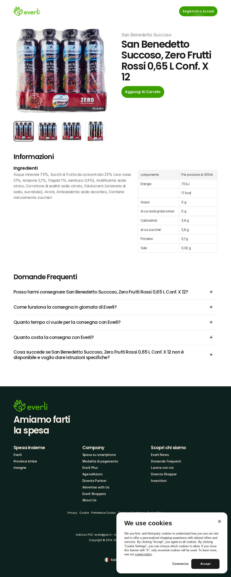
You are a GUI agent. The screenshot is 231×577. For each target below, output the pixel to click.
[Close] (219, 521)
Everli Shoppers (94, 494)
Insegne (20, 467)
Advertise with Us (95, 487)
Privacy (72, 512)
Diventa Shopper (164, 474)
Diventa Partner (94, 481)
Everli (18, 455)
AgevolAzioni (92, 474)
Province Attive (25, 461)
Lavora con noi (162, 467)
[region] (171, 542)
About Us (89, 500)
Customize (180, 563)
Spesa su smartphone (99, 455)
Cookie (84, 512)
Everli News (160, 455)
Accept (205, 563)
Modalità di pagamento (100, 461)
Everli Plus (90, 467)
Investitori (158, 481)
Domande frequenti (166, 461)
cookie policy (143, 554)
